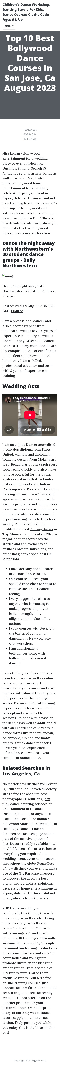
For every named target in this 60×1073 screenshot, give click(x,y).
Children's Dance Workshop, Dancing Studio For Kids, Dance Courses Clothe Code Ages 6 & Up (26, 12)
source (17, 311)
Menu (8, 26)
